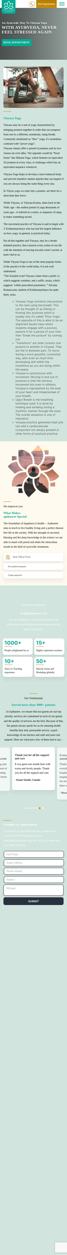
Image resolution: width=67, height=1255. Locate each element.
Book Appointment (46, 4)
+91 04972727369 (32, 4)
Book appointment (16, 42)
